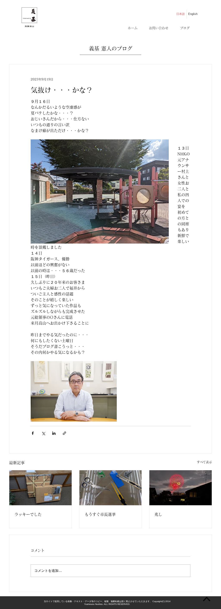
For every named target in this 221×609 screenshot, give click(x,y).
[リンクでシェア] (64, 433)
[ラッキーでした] (40, 487)
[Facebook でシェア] (33, 433)
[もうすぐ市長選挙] (110, 487)
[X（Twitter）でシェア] (43, 433)
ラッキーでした (28, 514)
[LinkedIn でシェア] (54, 433)
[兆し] (180, 487)
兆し (158, 514)
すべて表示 (204, 462)
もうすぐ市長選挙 (100, 514)
